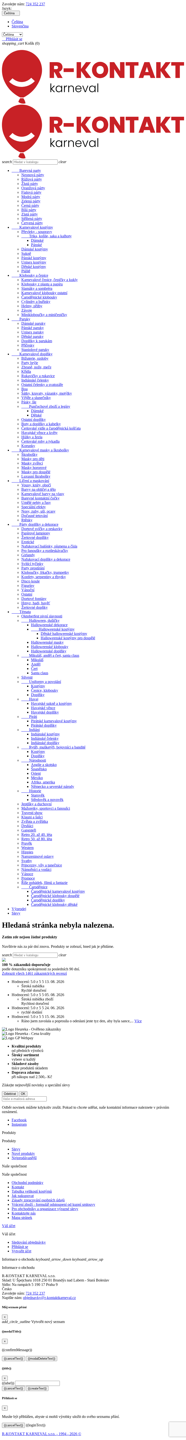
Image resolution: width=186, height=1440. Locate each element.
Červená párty (32, 223)
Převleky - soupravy (36, 232)
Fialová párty (31, 192)
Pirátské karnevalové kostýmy (54, 721)
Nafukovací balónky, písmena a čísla (49, 546)
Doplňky (38, 695)
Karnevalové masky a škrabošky (40, 450)
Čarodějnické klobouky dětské (54, 904)
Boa (24, 389)
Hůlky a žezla (31, 437)
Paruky (21, 319)
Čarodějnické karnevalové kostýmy (58, 891)
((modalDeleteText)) (41, 1358)
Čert (34, 668)
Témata (21, 612)
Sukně (26, 253)
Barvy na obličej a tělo (38, 489)
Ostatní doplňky (33, 419)
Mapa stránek (22, 1217)
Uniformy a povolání (41, 682)
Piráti (29, 717)
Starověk (38, 795)
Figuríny (27, 585)
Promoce (28, 878)
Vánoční (27, 590)
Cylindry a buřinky (35, 302)
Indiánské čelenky (35, 380)
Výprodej (19, 909)
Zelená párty (30, 201)
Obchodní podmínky (27, 1183)
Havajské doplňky (45, 712)
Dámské (37, 240)
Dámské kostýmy (34, 249)
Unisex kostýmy (33, 262)
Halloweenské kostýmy (53, 629)
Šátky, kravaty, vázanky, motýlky (46, 393)
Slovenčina (20, 26)
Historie (31, 791)
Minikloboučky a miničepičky (44, 315)
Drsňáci (27, 826)
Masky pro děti (32, 459)
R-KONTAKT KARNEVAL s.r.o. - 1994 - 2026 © (41, 1434)
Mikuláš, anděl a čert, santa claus (50, 655)
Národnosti (33, 760)
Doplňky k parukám (36, 341)
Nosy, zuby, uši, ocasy (38, 511)
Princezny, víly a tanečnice (41, 865)
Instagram (19, 1124)
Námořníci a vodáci (36, 869)
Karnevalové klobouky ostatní (44, 293)
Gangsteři (28, 830)
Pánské (36, 245)
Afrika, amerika (43, 782)
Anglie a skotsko (44, 765)
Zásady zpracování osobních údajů (38, 1200)
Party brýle (29, 363)
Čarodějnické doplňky (48, 900)
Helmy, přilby (31, 306)
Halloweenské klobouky (49, 647)
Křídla (26, 371)
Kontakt (18, 1187)
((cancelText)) (13, 1358)
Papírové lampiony (35, 533)
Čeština (17, 22)
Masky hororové (33, 468)
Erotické (27, 542)
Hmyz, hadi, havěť (35, 603)
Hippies (27, 852)
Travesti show (32, 813)
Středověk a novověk (47, 800)
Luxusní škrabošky (35, 476)
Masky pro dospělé (35, 472)
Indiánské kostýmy (45, 734)
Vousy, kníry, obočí (36, 485)
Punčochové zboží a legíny (45, 406)
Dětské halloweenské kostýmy (64, 634)
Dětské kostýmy (33, 267)
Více (138, 1021)
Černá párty (30, 205)
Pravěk (26, 843)
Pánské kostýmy (33, 258)
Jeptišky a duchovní (36, 804)
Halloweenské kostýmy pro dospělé (68, 638)
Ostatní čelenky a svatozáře (42, 385)
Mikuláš (37, 660)
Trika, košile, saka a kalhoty (46, 236)
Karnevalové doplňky (32, 354)
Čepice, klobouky (44, 690)
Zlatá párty (29, 214)
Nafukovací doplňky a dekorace (45, 559)
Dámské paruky (33, 323)
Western (27, 848)
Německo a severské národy (52, 786)
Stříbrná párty (31, 218)
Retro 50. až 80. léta (36, 839)
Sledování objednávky (29, 1242)
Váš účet (8, 1226)
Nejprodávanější (24, 1158)
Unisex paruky (32, 332)
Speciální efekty (33, 507)
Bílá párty (28, 210)
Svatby (26, 861)
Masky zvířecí (32, 463)
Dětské (36, 415)
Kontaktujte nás (24, 1213)
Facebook (19, 1120)
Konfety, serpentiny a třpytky (43, 577)
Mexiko (37, 778)
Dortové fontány (33, 599)
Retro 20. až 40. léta (36, 834)
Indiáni (30, 730)
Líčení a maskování (30, 481)
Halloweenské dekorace (49, 625)
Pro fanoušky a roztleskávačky (44, 551)
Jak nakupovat (23, 1196)
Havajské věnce (43, 708)
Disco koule (30, 581)
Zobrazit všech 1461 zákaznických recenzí (34, 973)
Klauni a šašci (32, 817)
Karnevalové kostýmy (32, 227)
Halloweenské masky (47, 642)
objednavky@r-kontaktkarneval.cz (49, 1298)
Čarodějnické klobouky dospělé (55, 896)
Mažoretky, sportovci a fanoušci (45, 808)
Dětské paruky (32, 336)
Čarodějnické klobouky (39, 297)
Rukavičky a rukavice (38, 376)
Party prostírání (33, 568)
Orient (36, 773)
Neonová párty (32, 175)
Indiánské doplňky (45, 743)
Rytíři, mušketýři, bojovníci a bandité (53, 747)
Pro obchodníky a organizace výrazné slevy (45, 1209)
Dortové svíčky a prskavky (41, 529)
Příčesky (27, 345)
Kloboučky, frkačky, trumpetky (45, 572)
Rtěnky (26, 520)
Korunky (28, 446)
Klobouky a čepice (30, 275)
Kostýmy (38, 686)
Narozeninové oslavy (37, 856)
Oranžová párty (33, 188)
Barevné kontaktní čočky (40, 498)
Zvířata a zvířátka (34, 821)
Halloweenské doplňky (48, 651)
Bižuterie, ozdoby (34, 358)
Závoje (26, 310)
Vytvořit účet (21, 1251)
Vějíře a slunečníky (36, 398)
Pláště (25, 271)
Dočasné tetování (34, 516)
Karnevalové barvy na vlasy (42, 494)
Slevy (16, 913)
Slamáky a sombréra (36, 288)
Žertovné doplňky (35, 537)
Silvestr (27, 677)
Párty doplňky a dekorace (35, 524)
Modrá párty (30, 197)
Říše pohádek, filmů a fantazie (44, 883)
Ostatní (26, 594)
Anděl (35, 664)
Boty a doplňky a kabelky (41, 424)
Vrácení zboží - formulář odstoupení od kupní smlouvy (53, 1204)
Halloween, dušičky (40, 620)
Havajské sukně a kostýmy (51, 703)
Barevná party (26, 170)
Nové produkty (23, 1153)
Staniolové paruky (35, 350)
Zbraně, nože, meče (36, 367)
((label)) (8, 1383)
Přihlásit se (20, 1247)
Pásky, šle (28, 402)
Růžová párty (31, 179)
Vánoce (27, 874)
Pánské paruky (32, 328)
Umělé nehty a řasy (36, 502)
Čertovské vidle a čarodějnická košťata (51, 428)
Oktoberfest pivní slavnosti (41, 616)
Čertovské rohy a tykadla (40, 441)
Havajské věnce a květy (39, 433)
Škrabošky (29, 454)
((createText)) (37, 1388)
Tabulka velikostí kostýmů (32, 1191)
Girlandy (28, 555)
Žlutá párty (29, 184)
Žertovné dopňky (34, 607)
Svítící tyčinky (32, 564)
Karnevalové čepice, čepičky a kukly (49, 280)
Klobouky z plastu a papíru (42, 284)
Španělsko (39, 769)
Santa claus (39, 673)
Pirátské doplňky (44, 725)
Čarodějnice (34, 887)
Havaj (29, 699)
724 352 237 (35, 4)
